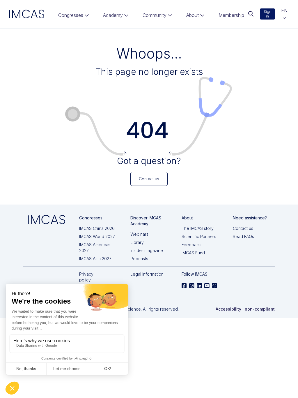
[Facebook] (184, 286)
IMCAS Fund (193, 252)
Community (154, 15)
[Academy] (116, 16)
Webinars (139, 234)
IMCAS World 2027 (97, 236)
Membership (231, 15)
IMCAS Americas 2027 (94, 247)
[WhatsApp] (214, 286)
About (192, 15)
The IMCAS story (198, 228)
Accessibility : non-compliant (245, 309)
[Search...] (250, 14)
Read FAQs (243, 236)
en (284, 10)
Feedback (191, 244)
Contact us (243, 228)
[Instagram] (191, 286)
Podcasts (139, 258)
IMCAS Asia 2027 (95, 258)
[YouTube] (207, 286)
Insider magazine (146, 250)
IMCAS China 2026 (97, 228)
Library (137, 242)
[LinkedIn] (199, 286)
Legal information (147, 274)
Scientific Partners (199, 236)
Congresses (70, 15)
